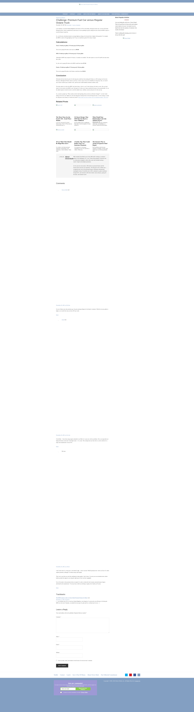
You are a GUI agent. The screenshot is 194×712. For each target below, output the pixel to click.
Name (57, 636)
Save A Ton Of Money (79, 675)
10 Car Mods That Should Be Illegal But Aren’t (63, 142)
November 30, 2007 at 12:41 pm (63, 435)
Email (57, 644)
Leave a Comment (76, 25)
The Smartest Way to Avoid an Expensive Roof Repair (100, 143)
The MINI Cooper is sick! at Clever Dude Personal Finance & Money (72, 597)
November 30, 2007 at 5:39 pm (63, 566)
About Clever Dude (93, 675)
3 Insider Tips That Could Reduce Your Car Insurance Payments (82, 143)
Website (57, 652)
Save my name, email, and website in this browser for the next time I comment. (75, 660)
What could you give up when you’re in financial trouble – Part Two (93, 97)
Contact (62, 675)
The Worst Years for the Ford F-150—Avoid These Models (63, 118)
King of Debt (64, 189)
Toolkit (56, 675)
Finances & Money (60, 17)
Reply (57, 315)
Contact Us (137, 681)
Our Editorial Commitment (109, 675)
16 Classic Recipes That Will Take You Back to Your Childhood (81, 118)
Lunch (68, 675)
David (63, 319)
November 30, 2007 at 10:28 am (63, 305)
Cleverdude (69, 25)
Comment (58, 617)
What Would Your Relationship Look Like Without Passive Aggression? (99, 119)
